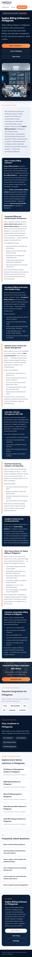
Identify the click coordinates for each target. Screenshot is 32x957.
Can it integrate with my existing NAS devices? (14, 869)
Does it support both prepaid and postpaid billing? (14, 860)
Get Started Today (16, 679)
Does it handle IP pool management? (15, 885)
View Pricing (16, 56)
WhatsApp (16, 941)
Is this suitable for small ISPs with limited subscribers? (14, 877)
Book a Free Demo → (16, 46)
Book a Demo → (16, 931)
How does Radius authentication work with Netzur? (14, 852)
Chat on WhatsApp (16, 51)
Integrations (5, 7)
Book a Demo (22, 7)
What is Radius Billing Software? (14, 844)
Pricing (13, 7)
